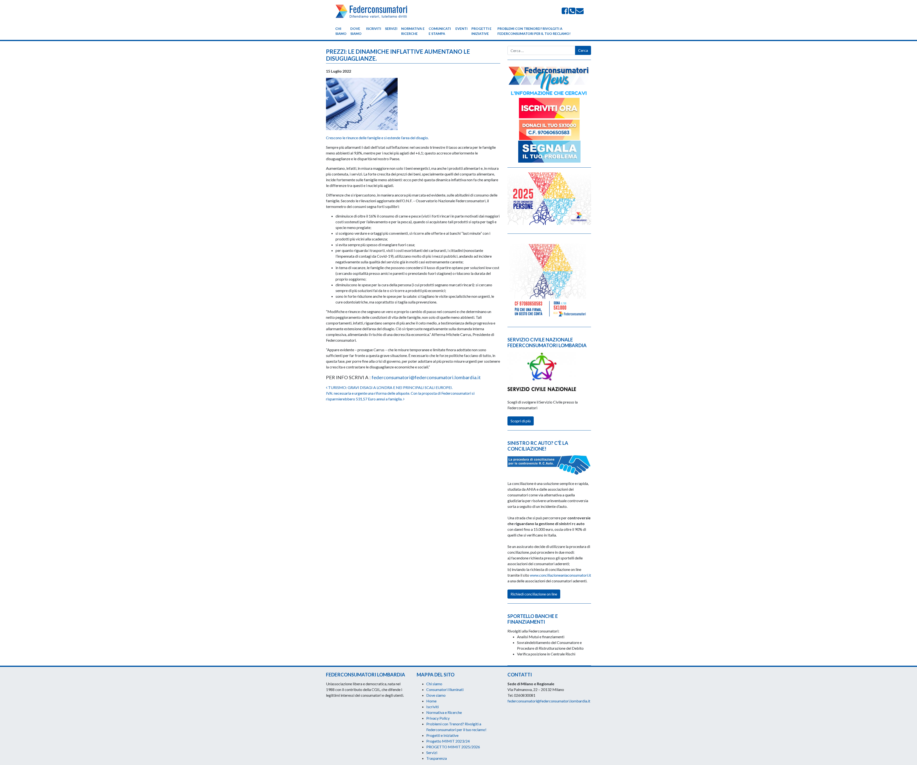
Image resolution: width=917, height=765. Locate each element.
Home (431, 701)
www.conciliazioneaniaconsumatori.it (560, 575)
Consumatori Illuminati (445, 689)
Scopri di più (521, 421)
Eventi (461, 29)
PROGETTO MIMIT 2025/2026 (453, 746)
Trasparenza (436, 758)
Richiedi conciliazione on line (534, 594)
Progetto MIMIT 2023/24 (448, 741)
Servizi (391, 29)
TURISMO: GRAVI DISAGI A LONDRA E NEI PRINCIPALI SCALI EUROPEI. (390, 387)
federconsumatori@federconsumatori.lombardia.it (426, 377)
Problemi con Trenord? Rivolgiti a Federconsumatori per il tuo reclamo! (533, 31)
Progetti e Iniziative (481, 31)
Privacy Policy (438, 718)
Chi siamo (341, 31)
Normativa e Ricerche (413, 31)
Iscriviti (373, 29)
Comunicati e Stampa (440, 31)
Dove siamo (356, 31)
